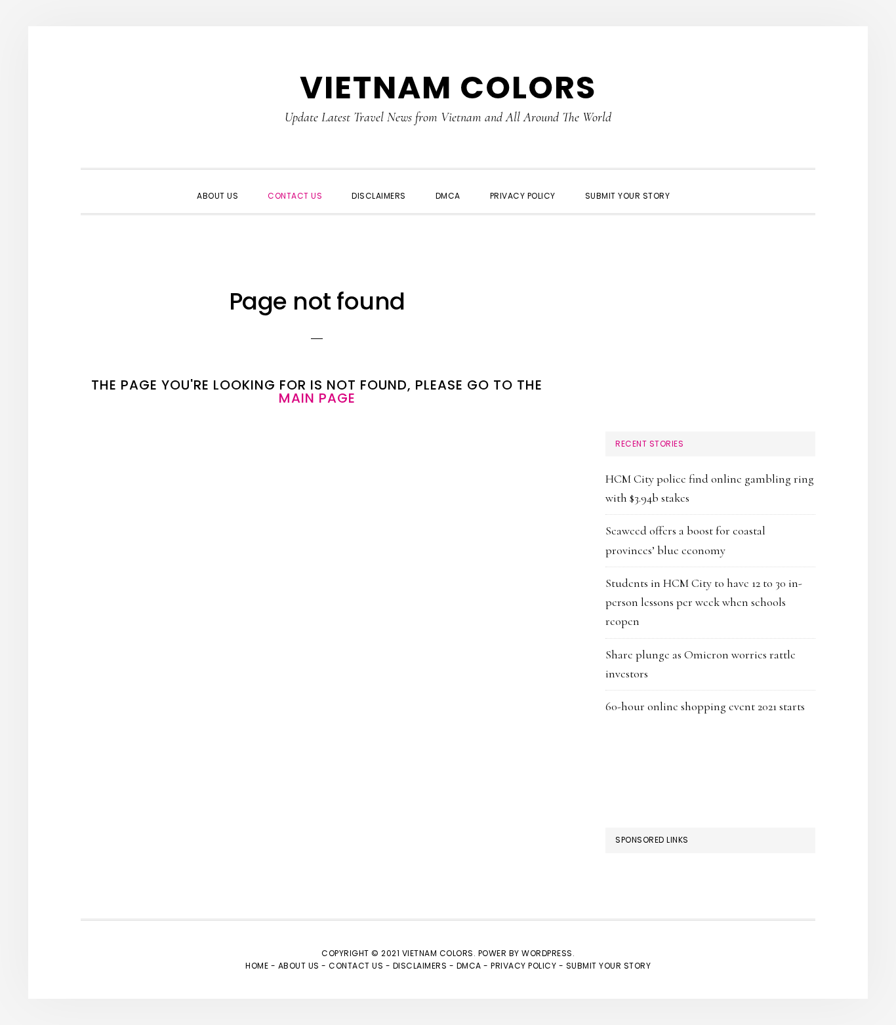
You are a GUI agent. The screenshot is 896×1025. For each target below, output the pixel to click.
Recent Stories (649, 443)
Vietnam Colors (448, 88)
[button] (699, 184)
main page (317, 398)
